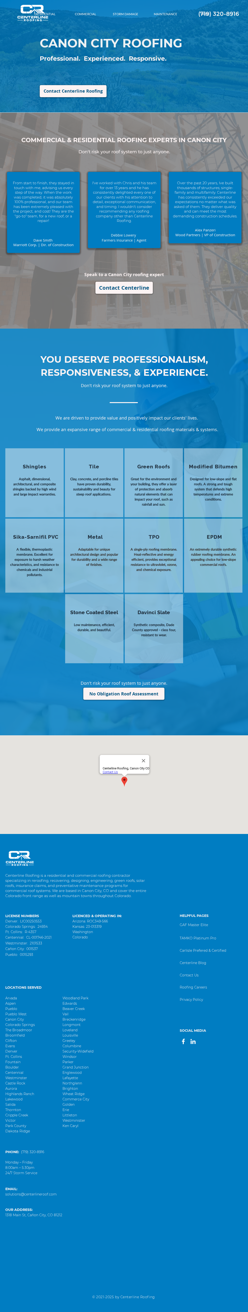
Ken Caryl (70, 1126)
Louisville (70, 1035)
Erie (65, 1110)
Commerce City (75, 1099)
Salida (10, 1104)
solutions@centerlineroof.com (31, 1194)
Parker (68, 1062)
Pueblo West (16, 1014)
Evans (10, 1046)
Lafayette (70, 1078)
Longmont (71, 1025)
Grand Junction (75, 1067)
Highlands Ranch (19, 1094)
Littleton (69, 1115)
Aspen (10, 1003)
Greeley (68, 1041)
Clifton (11, 1041)
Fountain (13, 1062)
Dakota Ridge (17, 1131)
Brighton (70, 1088)
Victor (10, 1120)
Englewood (72, 1072)
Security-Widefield (77, 1051)
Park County (15, 1126)
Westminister (73, 1120)
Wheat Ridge (73, 1094)
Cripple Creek (16, 1115)
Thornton (13, 1110)
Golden (68, 1104)
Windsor (69, 1056)
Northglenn (72, 1083)
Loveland (70, 1030)
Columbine (71, 1046)
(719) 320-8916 (32, 1152)
